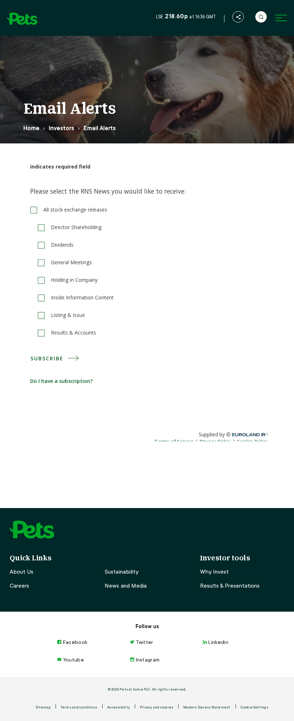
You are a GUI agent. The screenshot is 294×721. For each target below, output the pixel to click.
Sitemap (43, 707)
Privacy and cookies (156, 707)
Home (31, 128)
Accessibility (118, 707)
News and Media (126, 586)
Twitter (144, 642)
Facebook (75, 642)
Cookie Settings (254, 707)
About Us (21, 572)
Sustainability (121, 572)
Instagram (148, 660)
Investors (61, 128)
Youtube (73, 660)
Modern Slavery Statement (206, 707)
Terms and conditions (79, 707)
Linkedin (218, 642)
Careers (19, 586)
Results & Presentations (230, 586)
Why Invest (214, 572)
